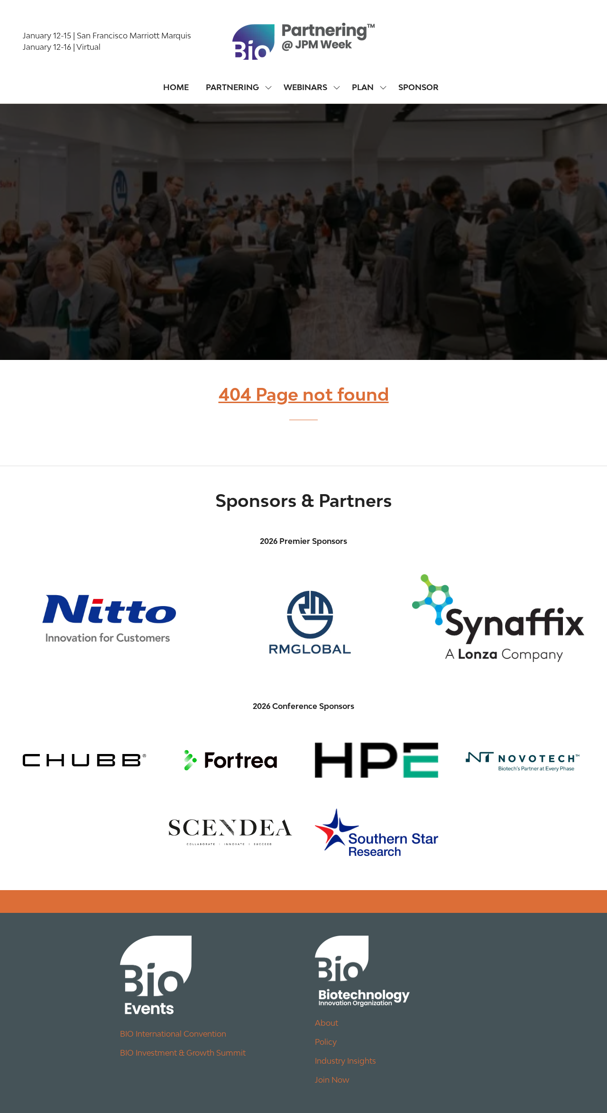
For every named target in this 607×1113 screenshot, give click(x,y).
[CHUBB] (84, 760)
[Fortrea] (230, 760)
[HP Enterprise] (376, 760)
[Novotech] (522, 760)
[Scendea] (230, 832)
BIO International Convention (173, 1034)
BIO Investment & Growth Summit (183, 1053)
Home (176, 87)
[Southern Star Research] (376, 832)
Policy (326, 1042)
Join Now (332, 1080)
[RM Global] (304, 618)
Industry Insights (345, 1061)
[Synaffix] (498, 618)
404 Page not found (304, 394)
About (326, 1023)
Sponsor (418, 87)
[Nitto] (109, 618)
